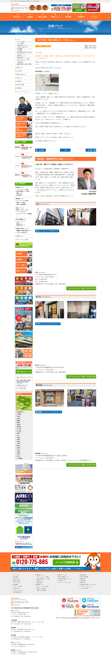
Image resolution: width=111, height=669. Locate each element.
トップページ (17, 575)
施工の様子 (20, 57)
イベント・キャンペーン (23, 91)
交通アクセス (20, 271)
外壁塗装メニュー (40, 575)
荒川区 (18, 433)
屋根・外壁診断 (84, 576)
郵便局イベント (21, 55)
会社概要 (19, 254)
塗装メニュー (55, 17)
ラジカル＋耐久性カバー (22, 232)
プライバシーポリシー (19, 590)
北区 (18, 435)
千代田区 (19, 414)
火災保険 (19, 48)
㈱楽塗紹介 (20, 62)
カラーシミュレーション (86, 586)
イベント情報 (21, 42)
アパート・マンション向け (22, 239)
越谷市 (18, 445)
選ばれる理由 (43, 17)
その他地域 (19, 458)
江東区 (18, 416)
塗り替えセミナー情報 (23, 59)
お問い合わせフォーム (23, 371)
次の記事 (41, 150)
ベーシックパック (20, 221)
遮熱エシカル (19, 193)
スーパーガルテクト (21, 211)
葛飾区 (18, 420)
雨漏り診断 (83, 575)
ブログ (37, 46)
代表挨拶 (19, 259)
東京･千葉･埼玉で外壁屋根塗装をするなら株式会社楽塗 (76, 617)
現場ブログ (83, 582)
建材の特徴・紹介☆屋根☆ (24, 64)
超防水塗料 (19, 195)
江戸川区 (19, 431)
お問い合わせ (17, 588)
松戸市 (18, 454)
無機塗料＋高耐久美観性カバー (23, 230)
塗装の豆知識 (20, 84)
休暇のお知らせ (21, 74)
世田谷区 (19, 426)
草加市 (18, 447)
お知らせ (19, 78)
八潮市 (18, 443)
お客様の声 (81, 17)
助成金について (21, 45)
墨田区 (18, 422)
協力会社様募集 (17, 592)
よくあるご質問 (84, 588)
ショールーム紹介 (18, 586)
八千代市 (19, 429)
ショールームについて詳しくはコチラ (80, 288)
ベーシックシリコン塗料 (22, 189)
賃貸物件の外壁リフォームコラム (88, 584)
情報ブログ (42, 46)
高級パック (19, 223)
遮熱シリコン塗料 (20, 202)
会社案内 (30, 17)
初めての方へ (17, 17)
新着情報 (19, 88)
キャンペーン (21, 60)
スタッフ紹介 (20, 265)
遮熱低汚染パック (20, 225)
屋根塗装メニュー (40, 584)
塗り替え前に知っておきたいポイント (24, 53)
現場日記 (48, 46)
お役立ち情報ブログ (22, 47)
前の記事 (90, 150)
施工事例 (68, 17)
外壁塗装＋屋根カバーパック (22, 228)
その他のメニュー (20, 236)
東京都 (18, 424)
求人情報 (19, 50)
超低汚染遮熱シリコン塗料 (22, 191)
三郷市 (18, 452)
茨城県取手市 (20, 412)
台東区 (18, 437)
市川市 (18, 456)
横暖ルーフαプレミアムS (22, 209)
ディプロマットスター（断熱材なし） (24, 214)
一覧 (65, 150)
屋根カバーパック (20, 208)
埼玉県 (18, 441)
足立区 (18, 418)
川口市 (18, 450)
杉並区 (18, 439)
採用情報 (16, 584)
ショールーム (94, 17)
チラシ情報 (20, 43)
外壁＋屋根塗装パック (21, 219)
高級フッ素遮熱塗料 (21, 204)
